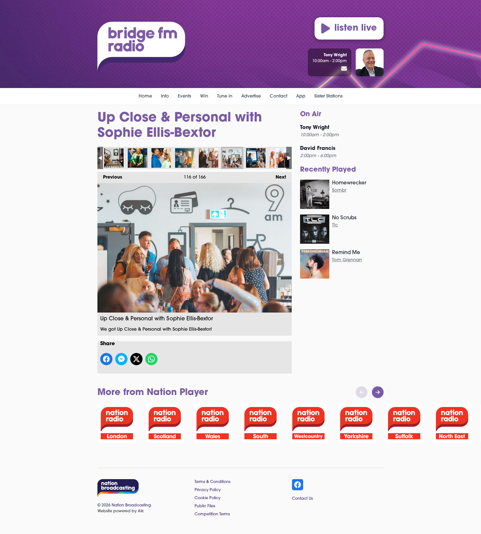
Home (145, 96)
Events (184, 96)
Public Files (205, 506)
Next (278, 177)
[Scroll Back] (361, 392)
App (300, 96)
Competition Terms (212, 514)
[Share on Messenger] (121, 359)
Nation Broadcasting (131, 505)
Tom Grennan (347, 260)
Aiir (140, 511)
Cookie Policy (207, 498)
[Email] (344, 69)
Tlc (335, 225)
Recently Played (328, 170)
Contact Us (302, 499)
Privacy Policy (208, 490)
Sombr (339, 190)
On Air (310, 114)
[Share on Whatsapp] (151, 359)
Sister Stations (328, 96)
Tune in (224, 96)
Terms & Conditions (212, 482)
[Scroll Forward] (378, 392)
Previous (109, 177)
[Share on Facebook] (106, 359)
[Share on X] (136, 359)
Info (165, 96)
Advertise (251, 96)
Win (204, 96)
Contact (278, 96)
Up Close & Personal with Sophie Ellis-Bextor (114, 158)
